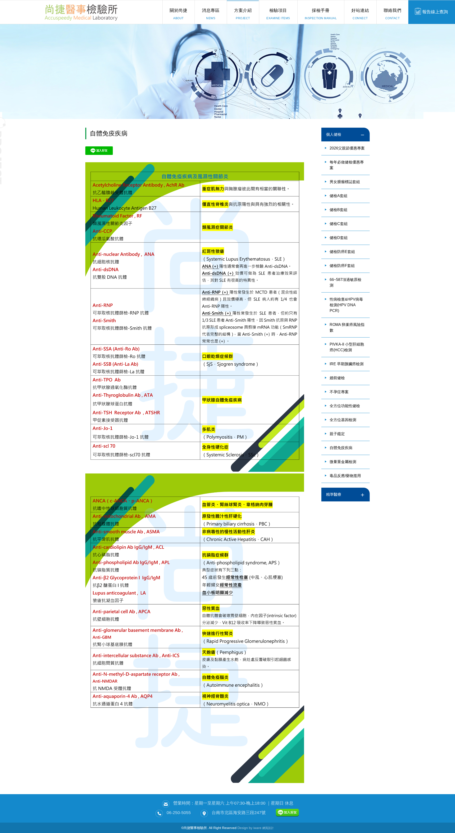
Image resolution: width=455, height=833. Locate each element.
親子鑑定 (337, 434)
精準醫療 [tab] (333, 494)
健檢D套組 (339, 238)
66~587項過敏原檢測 (345, 282)
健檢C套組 (339, 224)
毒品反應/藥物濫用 (345, 476)
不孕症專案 (339, 392)
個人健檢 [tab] (333, 134)
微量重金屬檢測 (343, 462)
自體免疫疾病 (341, 448)
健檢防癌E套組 (342, 252)
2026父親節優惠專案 (347, 148)
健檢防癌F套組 (342, 266)
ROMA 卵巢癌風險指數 (347, 327)
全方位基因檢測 (343, 420)
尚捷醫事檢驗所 (81, 12)
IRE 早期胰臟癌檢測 (347, 364)
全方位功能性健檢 (345, 406)
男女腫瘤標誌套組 (345, 182)
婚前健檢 (337, 378)
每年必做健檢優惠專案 (347, 165)
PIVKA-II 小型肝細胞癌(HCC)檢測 (347, 347)
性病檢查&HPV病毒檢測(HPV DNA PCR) (346, 305)
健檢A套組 (338, 196)
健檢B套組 (338, 210)
